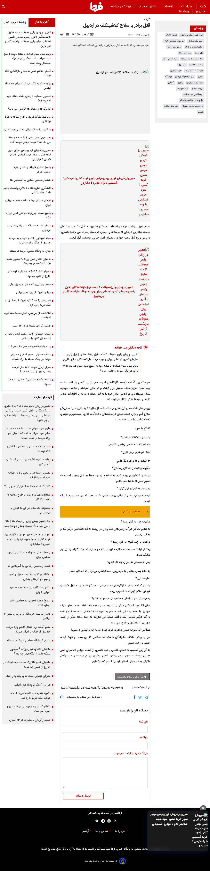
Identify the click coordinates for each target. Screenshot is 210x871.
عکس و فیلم (148, 6)
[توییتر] (140, 697)
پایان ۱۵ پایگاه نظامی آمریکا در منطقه (30, 251)
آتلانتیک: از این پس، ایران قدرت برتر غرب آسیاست (27, 315)
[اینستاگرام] (108, 821)
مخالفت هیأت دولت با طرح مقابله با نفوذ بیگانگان (28, 119)
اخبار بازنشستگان (195, 41)
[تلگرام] (147, 697)
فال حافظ (199, 53)
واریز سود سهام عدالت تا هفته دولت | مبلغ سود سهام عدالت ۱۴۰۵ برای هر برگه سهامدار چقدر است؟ (100, 368)
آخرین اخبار (42, 22)
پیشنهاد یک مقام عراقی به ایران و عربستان (27, 129)
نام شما (143, 722)
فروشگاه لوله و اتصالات (193, 94)
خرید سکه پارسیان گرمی (135, 512)
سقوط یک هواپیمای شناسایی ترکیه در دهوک (30, 382)
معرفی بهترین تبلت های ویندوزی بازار (30, 284)
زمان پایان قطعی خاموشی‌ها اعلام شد (30, 346)
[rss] (113, 821)
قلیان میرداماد (185, 53)
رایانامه (143, 737)
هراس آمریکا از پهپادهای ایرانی (33, 292)
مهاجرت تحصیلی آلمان (174, 41)
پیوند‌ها (184, 11)
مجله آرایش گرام (170, 59)
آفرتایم (171, 83)
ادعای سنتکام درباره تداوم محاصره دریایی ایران (28, 202)
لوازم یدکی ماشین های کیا (191, 100)
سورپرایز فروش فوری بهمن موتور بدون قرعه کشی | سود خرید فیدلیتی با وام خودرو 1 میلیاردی (169, 819)
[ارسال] (68, 34)
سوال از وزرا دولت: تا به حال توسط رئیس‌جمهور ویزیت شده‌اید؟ (31, 369)
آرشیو (85, 831)
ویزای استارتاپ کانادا (194, 47)
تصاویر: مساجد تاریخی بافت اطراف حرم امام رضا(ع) (29, 98)
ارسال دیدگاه (83, 795)
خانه (203, 6)
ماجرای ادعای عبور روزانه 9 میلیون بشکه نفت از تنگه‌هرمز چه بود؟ (28, 261)
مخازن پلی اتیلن (174, 47)
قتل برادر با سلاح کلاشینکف (130, 677)
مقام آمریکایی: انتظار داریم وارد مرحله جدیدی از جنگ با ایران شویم (30, 240)
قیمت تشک (171, 35)
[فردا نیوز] (96, 7)
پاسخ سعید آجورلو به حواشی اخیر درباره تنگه (28, 215)
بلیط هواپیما (182, 88)
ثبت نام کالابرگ (196, 65)
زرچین (200, 77)
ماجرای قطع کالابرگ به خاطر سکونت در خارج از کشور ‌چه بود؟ (29, 273)
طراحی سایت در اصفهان (192, 106)
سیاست (187, 6)
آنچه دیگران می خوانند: (128, 347)
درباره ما (120, 831)
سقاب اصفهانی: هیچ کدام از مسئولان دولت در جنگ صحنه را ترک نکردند (30, 356)
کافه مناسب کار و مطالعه (192, 59)
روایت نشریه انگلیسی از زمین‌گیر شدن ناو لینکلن (28, 85)
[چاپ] (62, 34)
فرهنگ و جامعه (121, 6)
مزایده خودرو (197, 88)
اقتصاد (169, 6)
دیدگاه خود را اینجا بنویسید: (131, 753)
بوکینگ (168, 77)
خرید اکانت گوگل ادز (194, 71)
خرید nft (182, 65)
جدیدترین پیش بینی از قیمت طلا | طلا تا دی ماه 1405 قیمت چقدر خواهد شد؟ (28, 140)
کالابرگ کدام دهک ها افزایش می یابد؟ (29, 109)
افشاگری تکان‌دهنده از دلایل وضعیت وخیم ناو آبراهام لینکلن (27, 190)
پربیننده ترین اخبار (15, 22)
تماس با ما (102, 831)
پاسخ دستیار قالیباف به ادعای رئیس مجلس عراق (31, 169)
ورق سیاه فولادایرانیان (184, 77)
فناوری (201, 11)
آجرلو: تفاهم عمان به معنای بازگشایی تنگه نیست (28, 73)
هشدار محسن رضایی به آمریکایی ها (30, 180)
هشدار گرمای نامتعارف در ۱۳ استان (31, 326)
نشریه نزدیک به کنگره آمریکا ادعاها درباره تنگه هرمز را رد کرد (28, 302)
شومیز (200, 112)
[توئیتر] (96, 821)
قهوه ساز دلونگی (171, 106)
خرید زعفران (175, 71)
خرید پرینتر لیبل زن (194, 83)
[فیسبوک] (135, 697)
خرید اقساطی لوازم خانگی (191, 35)
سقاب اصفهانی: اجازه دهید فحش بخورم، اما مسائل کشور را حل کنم (28, 336)
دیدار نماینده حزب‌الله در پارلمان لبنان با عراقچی (29, 228)
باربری (180, 83)
